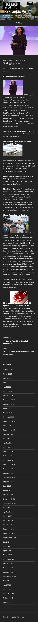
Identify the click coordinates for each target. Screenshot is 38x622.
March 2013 (7, 589)
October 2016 (8, 473)
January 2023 (8, 378)
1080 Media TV (14, 12)
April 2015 (7, 512)
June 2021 (7, 383)
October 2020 (8, 404)
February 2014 (8, 559)
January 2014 (8, 563)
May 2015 (6, 508)
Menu (20, 23)
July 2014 (6, 542)
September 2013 (9, 576)
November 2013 (9, 568)
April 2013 (7, 585)
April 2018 (7, 443)
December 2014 (9, 529)
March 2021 (7, 391)
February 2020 (8, 417)
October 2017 (8, 456)
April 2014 (7, 551)
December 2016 (9, 464)
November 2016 (9, 469)
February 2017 (8, 460)
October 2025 (8, 370)
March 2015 (7, 516)
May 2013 (6, 581)
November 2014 (9, 533)
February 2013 (8, 594)
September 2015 (9, 503)
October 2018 (8, 434)
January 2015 (8, 525)
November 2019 (9, 421)
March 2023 (7, 374)
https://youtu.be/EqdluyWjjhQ (14, 171)
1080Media (20, 60)
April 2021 (7, 387)
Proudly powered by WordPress (13, 617)
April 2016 (7, 490)
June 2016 (7, 486)
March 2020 (7, 413)
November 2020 (9, 400)
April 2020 (7, 408)
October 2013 (8, 572)
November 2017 (9, 452)
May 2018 (6, 439)
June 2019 (7, 426)
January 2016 (8, 495)
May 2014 (6, 546)
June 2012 (7, 602)
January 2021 (8, 396)
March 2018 (7, 447)
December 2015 (9, 499)
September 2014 (9, 538)
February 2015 (8, 520)
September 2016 (9, 477)
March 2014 (7, 555)
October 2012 (8, 598)
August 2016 (8, 482)
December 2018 (9, 430)
